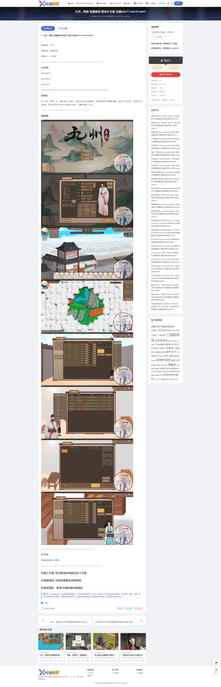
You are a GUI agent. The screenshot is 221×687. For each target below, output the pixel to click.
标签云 (89, 675)
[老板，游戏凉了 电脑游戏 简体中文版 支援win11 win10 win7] (78, 641)
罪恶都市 (159, 371)
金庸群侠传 (164, 379)
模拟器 (153, 365)
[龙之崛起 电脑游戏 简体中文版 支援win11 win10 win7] (105, 641)
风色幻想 (172, 379)
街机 (178, 371)
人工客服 (173, 43)
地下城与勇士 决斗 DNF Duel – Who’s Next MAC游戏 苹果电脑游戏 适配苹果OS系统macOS (165, 278)
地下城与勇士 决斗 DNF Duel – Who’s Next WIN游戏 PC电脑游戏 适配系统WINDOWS (165, 269)
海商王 (158, 365)
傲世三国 (171, 341)
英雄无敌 (172, 371)
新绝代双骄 (164, 360)
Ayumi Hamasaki (162, 326)
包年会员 (175, 66)
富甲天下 (171, 352)
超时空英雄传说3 (157, 375)
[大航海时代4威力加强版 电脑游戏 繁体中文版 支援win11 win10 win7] (133, 641)
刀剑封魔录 (159, 344)
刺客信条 (169, 344)
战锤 (176, 356)
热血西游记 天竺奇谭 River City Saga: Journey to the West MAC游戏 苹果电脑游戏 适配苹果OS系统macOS (165, 233)
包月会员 (158, 66)
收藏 (130, 608)
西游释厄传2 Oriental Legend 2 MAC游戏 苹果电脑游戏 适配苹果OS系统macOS (165, 214)
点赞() (139, 608)
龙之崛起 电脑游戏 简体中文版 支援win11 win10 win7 (105, 656)
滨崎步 (171, 365)
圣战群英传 (161, 348)
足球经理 (168, 374)
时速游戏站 (109, 683)
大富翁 (169, 348)
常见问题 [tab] (63, 28)
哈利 (155, 348)
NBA (173, 330)
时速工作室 (49, 608)
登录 (179, 3)
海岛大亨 (164, 365)
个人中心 (90, 673)
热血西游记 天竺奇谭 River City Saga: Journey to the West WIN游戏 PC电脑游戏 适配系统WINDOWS (165, 223)
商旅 (46, 603)
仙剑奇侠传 (161, 340)
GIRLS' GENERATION (161, 330)
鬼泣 (176, 379)
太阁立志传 (161, 352)
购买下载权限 (166, 74)
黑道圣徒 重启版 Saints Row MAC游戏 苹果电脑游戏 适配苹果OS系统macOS (165, 181)
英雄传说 (166, 371)
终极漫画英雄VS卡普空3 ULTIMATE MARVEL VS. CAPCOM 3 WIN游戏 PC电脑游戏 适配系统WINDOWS (165, 306)
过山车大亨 (157, 379)
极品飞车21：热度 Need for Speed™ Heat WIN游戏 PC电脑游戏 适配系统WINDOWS (165, 288)
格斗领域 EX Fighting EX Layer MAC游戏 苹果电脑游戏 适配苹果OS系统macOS (165, 198)
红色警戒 (173, 368)
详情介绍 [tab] (48, 28)
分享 (121, 608)
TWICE (178, 330)
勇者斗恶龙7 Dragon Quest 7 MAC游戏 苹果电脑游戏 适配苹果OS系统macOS (165, 125)
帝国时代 (160, 356)
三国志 (154, 335)
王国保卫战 (164, 368)
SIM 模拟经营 (110, 16)
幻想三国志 (168, 355)
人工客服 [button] (158, 37)
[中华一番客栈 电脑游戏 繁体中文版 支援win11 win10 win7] (51, 641)
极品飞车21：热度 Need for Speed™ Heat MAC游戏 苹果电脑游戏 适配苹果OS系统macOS (165, 297)
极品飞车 (176, 360)
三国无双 (161, 335)
